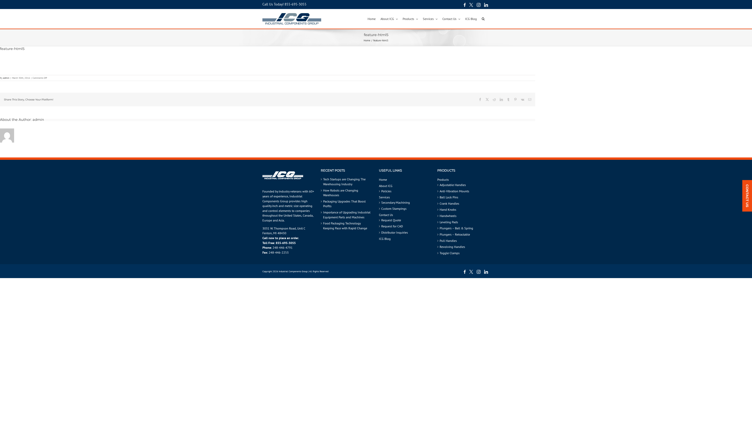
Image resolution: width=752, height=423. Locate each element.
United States (292, 215)
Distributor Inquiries (394, 232)
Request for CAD (392, 226)
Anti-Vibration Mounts (454, 191)
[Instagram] (479, 5)
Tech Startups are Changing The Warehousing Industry (344, 181)
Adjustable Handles (453, 185)
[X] (471, 5)
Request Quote (391, 220)
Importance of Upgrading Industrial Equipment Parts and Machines (347, 214)
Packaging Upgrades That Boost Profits (344, 203)
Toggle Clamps (450, 253)
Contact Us (386, 215)
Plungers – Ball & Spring (456, 228)
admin (6, 77)
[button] (483, 19)
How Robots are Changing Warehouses (340, 192)
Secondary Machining (395, 202)
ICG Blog (385, 239)
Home (383, 180)
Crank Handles (449, 203)
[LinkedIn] (486, 5)
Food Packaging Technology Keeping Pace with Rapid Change (345, 225)
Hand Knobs (448, 210)
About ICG (385, 186)
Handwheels (448, 216)
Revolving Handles (452, 247)
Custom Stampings (394, 209)
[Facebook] (464, 5)
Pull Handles (448, 241)
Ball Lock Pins (449, 197)
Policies (386, 191)
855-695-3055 (295, 4)
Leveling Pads (449, 222)
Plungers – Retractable (455, 234)
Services (384, 197)
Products (443, 180)
